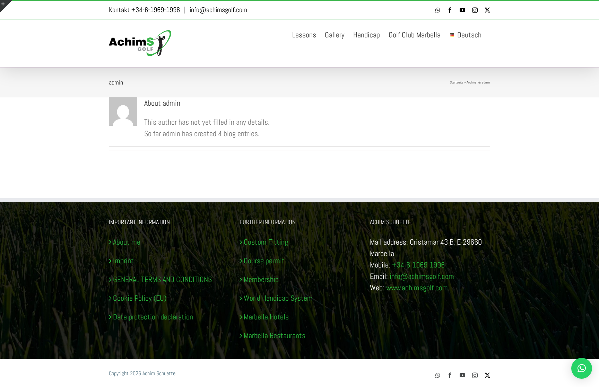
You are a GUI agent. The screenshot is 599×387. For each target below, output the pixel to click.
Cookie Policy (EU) (139, 298)
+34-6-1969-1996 (418, 265)
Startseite (456, 82)
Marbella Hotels (266, 317)
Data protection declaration (153, 317)
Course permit (264, 260)
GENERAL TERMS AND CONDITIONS (162, 279)
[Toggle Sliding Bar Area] (6, 6)
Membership (261, 279)
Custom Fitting (266, 242)
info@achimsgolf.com (218, 9)
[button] (581, 368)
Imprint (123, 260)
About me (126, 242)
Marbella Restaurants (274, 335)
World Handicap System (278, 298)
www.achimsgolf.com (417, 287)
